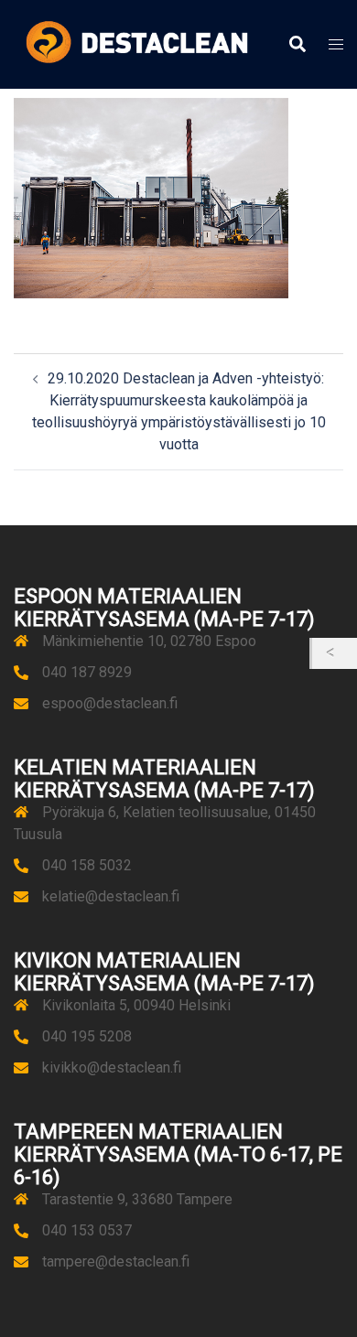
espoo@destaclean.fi (110, 703)
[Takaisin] (334, 653)
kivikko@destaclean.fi (111, 1067)
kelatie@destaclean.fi (110, 896)
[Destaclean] (137, 43)
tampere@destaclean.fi (115, 1261)
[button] (296, 45)
